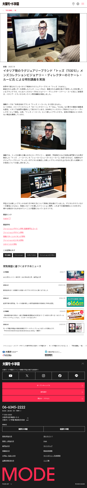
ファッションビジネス (47, 255)
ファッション (18, 255)
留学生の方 (6, 446)
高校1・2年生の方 (8, 441)
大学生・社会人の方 (9, 456)
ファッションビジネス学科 (13, 240)
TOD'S (5, 218)
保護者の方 (6, 451)
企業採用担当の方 (8, 461)
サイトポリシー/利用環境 (52, 456)
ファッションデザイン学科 (13, 232)
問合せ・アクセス (43, 398)
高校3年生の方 (7, 436)
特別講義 (8, 255)
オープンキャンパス (43, 385)
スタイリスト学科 (10, 244)
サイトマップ (48, 446)
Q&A (45, 441)
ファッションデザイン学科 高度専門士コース (20, 228)
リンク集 (46, 461)
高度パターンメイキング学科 (14, 236)
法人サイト (47, 436)
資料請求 (43, 392)
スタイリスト (31, 255)
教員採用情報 (48, 451)
